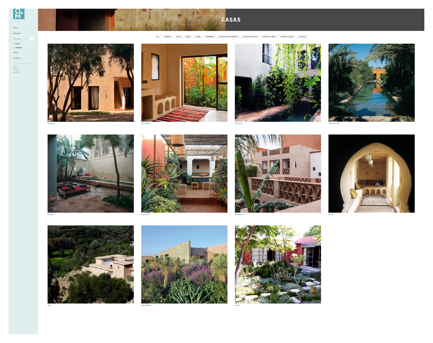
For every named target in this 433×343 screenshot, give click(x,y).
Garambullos (146, 305)
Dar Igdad (51, 123)
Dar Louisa (239, 123)
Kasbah (50, 214)
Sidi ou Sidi (145, 214)
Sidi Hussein (239, 214)
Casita (237, 305)
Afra (49, 305)
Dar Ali (330, 214)
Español (15, 72)
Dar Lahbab (145, 123)
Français (16, 69)
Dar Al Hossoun (334, 123)
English (15, 67)
